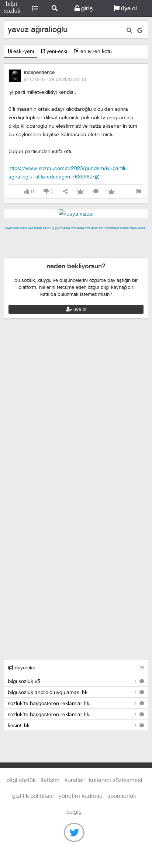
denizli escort (120, 236)
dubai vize (26, 228)
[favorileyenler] (111, 191)
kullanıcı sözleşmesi (115, 779)
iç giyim (57, 228)
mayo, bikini (137, 228)
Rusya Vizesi (11, 228)
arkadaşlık (112, 228)
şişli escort (34, 253)
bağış (74, 811)
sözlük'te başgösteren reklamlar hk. (73, 703)
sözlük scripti (42, 228)
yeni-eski (56, 51)
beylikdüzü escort (111, 253)
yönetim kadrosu (81, 795)
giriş (86, 8)
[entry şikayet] (139, 191)
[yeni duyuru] (142, 667)
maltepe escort (52, 236)
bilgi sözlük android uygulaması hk (73, 692)
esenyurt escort (68, 253)
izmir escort (18, 236)
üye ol (128, 8)
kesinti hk (73, 725)
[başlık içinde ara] (129, 30)
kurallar (74, 779)
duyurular (24, 667)
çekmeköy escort (42, 244)
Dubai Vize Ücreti (88, 228)
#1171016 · (55, 79)
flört (102, 228)
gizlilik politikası (33, 795)
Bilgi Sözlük (12, 8)
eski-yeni (23, 51)
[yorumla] (96, 191)
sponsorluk (121, 795)
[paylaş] (65, 191)
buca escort (87, 236)
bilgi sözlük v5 (73, 681)
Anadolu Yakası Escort (93, 244)
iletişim (50, 779)
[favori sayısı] (80, 191)
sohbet (124, 228)
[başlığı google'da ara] (139, 30)
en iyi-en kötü (95, 51)
